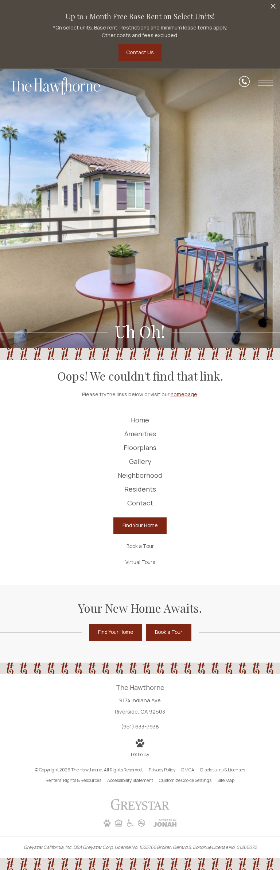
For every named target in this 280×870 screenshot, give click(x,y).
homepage (184, 394)
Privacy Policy (162, 770)
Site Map (225, 780)
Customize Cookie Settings (185, 780)
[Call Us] (244, 83)
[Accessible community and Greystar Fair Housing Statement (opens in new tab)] (130, 825)
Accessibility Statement (130, 780)
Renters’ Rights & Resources (73, 780)
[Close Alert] (273, 8)
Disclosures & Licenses (222, 770)
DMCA (187, 770)
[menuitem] (140, 420)
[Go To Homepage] (54, 86)
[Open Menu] (265, 83)
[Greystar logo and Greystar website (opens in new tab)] (140, 808)
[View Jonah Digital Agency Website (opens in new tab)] (164, 824)
